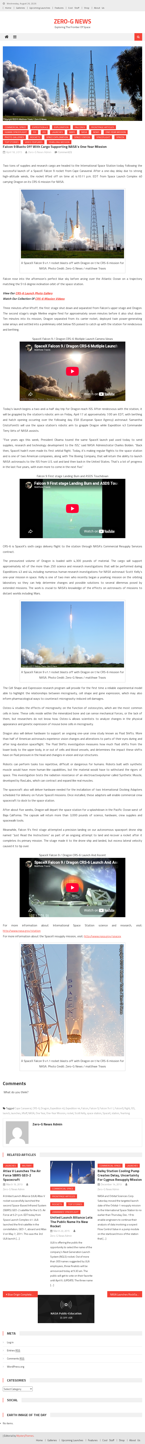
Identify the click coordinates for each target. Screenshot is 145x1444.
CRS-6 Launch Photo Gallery (33, 293)
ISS (34, 132)
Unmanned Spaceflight (65, 1212)
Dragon (45, 1108)
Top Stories (12, 142)
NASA (84, 132)
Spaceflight (103, 137)
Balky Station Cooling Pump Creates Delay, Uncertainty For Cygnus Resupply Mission (120, 1175)
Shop (86, 8)
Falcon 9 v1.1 (107, 1108)
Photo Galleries (14, 137)
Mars (72, 132)
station (115, 1113)
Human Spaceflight (16, 132)
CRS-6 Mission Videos (50, 298)
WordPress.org (15, 1366)
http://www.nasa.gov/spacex (102, 936)
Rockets (35, 137)
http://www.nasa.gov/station (22, 930)
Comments (15, 1358)
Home (8, 8)
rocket (70, 1113)
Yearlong (125, 1113)
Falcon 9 (80, 127)
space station (82, 137)
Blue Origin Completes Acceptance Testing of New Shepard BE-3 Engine (23, 1294)
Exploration (61, 127)
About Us (99, 8)
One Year (40, 1113)
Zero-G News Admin (39, 152)
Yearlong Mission (59, 142)
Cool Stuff (73, 8)
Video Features (33, 142)
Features (59, 8)
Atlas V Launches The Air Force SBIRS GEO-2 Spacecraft (22, 1175)
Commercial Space (15, 127)
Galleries (20, 8)
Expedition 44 (73, 1108)
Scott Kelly (80, 1113)
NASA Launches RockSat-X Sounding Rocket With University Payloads (126, 1294)
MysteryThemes (25, 1436)
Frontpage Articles (102, 127)
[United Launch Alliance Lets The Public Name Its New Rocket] (72, 1172)
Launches (57, 132)
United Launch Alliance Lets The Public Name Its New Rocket (71, 1222)
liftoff (24, 1113)
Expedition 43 (40, 127)
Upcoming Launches (39, 8)
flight (127, 1108)
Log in (10, 1342)
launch (6, 1113)
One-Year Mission (116, 132)
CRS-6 (36, 1108)
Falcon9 (119, 1108)
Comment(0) (65, 152)
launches (16, 1113)
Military (27, 1165)
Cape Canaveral (23, 1108)
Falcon (84, 1108)
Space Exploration (57, 137)
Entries (13, 1350)
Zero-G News (72, 21)
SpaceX (120, 137)
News (96, 132)
